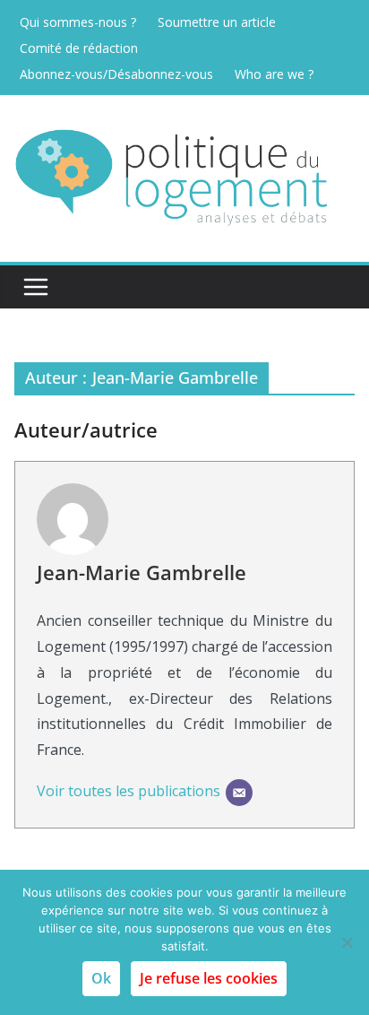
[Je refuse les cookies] (347, 942)
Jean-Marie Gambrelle (141, 572)
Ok (101, 978)
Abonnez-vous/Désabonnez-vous (116, 73)
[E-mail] (239, 792)
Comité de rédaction (79, 47)
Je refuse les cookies (209, 978)
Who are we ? (274, 73)
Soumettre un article (217, 21)
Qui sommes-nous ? (78, 21)
